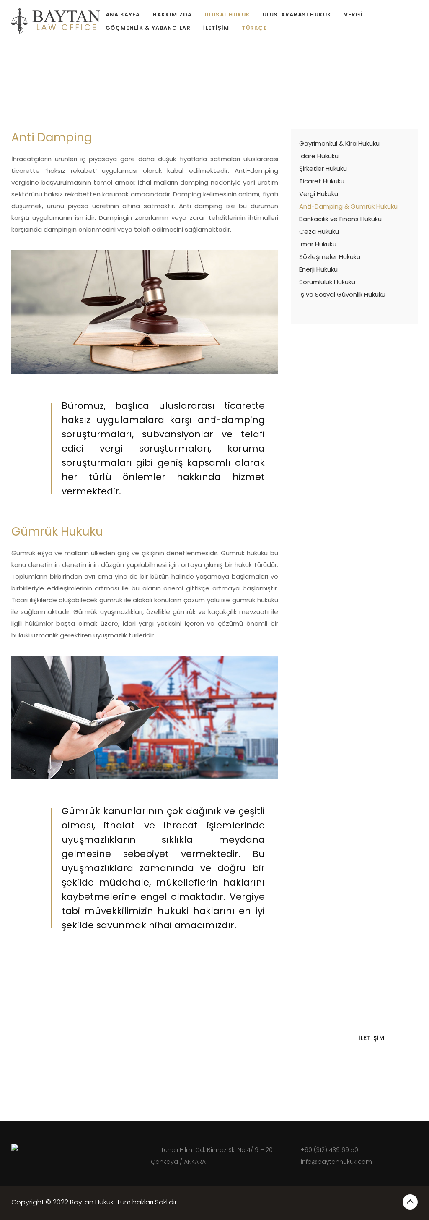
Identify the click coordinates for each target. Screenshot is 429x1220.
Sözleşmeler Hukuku (329, 256)
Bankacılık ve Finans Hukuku (340, 218)
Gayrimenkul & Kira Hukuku (339, 143)
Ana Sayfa (123, 14)
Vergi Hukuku (318, 193)
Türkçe (254, 28)
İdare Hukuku (319, 156)
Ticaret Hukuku (321, 181)
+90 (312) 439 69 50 (329, 1150)
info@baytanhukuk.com (336, 1161)
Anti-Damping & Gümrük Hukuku (348, 206)
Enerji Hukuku (318, 269)
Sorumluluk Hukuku (327, 281)
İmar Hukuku (317, 244)
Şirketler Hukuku (323, 168)
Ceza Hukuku (319, 231)
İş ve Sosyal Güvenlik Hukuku (342, 294)
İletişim (216, 28)
